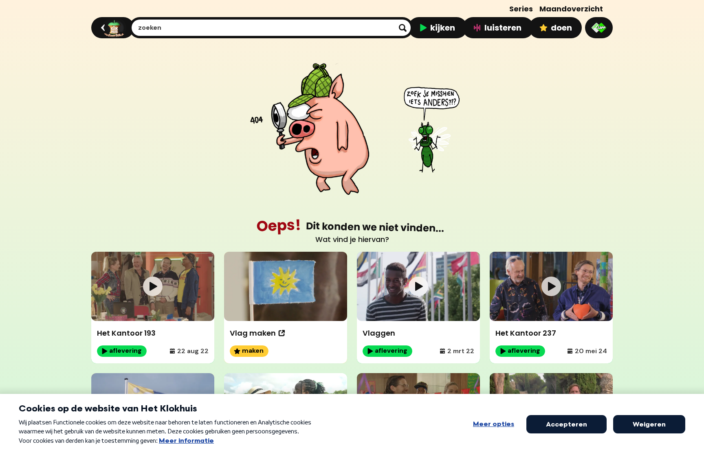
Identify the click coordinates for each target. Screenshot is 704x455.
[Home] (111, 27)
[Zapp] (599, 27)
